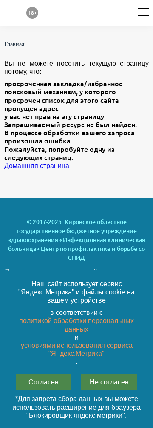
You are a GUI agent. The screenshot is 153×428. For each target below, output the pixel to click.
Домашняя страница (36, 165)
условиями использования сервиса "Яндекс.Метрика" (77, 349)
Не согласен (109, 382)
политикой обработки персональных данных (76, 324)
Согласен (43, 382)
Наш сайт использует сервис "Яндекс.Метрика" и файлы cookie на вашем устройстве (76, 292)
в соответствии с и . (76, 337)
